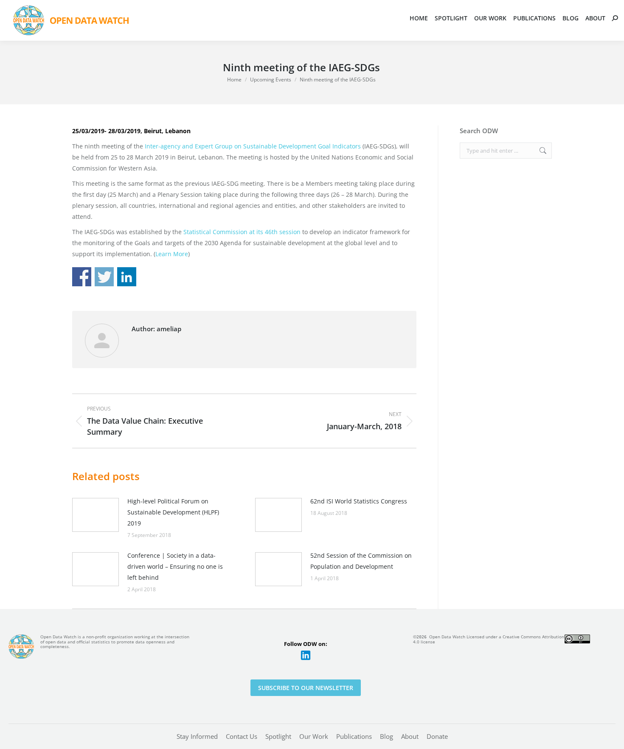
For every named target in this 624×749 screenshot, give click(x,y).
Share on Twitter (104, 276)
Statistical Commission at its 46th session (242, 232)
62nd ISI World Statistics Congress (358, 501)
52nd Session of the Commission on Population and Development (361, 560)
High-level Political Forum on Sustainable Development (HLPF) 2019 (173, 512)
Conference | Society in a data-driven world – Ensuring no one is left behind (175, 566)
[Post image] (95, 515)
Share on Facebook (81, 276)
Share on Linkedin (126, 276)
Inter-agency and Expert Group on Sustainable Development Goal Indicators (254, 146)
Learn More (171, 254)
